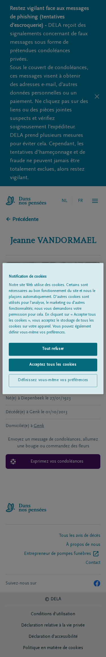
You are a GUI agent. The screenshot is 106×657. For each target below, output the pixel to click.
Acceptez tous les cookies (53, 365)
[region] (53, 328)
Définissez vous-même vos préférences (53, 381)
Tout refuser (53, 349)
